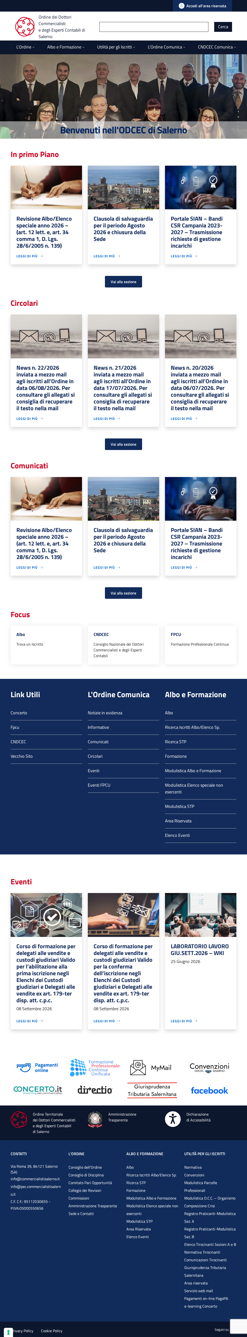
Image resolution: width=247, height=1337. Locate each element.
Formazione (176, 756)
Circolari (95, 756)
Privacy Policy (22, 1331)
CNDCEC (18, 741)
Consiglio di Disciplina (86, 1175)
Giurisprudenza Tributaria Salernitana (205, 1271)
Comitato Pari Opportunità (90, 1183)
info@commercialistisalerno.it (35, 1179)
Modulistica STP (179, 806)
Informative (98, 727)
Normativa (193, 1167)
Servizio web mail (198, 1291)
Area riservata (196, 1283)
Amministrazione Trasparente (93, 1206)
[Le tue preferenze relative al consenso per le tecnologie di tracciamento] (8, 1332)
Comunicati (98, 741)
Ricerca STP (175, 741)
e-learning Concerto (200, 1306)
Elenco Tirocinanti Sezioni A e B (210, 1244)
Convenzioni (194, 1175)
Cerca (223, 26)
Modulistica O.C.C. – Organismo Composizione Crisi (209, 1202)
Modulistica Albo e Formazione (193, 770)
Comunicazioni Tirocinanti (205, 1260)
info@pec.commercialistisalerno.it (36, 1190)
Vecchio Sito (22, 756)
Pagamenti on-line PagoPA (206, 1298)
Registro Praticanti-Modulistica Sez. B (210, 1233)
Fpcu (15, 727)
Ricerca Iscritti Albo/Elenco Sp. (192, 727)
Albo (169, 712)
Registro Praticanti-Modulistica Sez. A (210, 1217)
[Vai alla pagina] (37, 1067)
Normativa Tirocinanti (202, 1252)
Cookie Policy (51, 1331)
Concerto (19, 712)
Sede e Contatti (81, 1213)
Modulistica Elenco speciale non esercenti (194, 788)
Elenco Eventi (177, 835)
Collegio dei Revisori (85, 1190)
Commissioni (79, 1198)
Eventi (93, 770)
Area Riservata (178, 821)
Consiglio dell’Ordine (85, 1167)
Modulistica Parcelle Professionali (200, 1186)
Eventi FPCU (99, 785)
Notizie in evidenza (105, 712)
